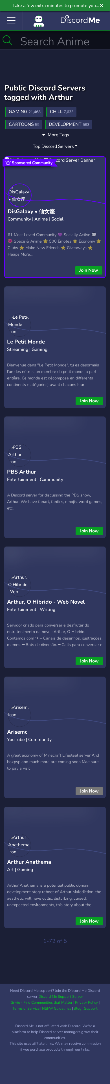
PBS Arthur (21, 472)
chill (62, 112)
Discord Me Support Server (60, 996)
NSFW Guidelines (56, 1008)
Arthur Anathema (29, 862)
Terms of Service (25, 1008)
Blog (78, 1008)
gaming (25, 112)
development (69, 124)
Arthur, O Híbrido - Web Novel (46, 602)
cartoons (24, 124)
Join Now (88, 270)
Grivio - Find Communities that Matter (41, 1002)
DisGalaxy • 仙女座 (31, 211)
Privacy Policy (86, 1002)
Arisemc (17, 732)
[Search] (7, 40)
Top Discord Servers (53, 146)
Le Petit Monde (26, 342)
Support (91, 1008)
